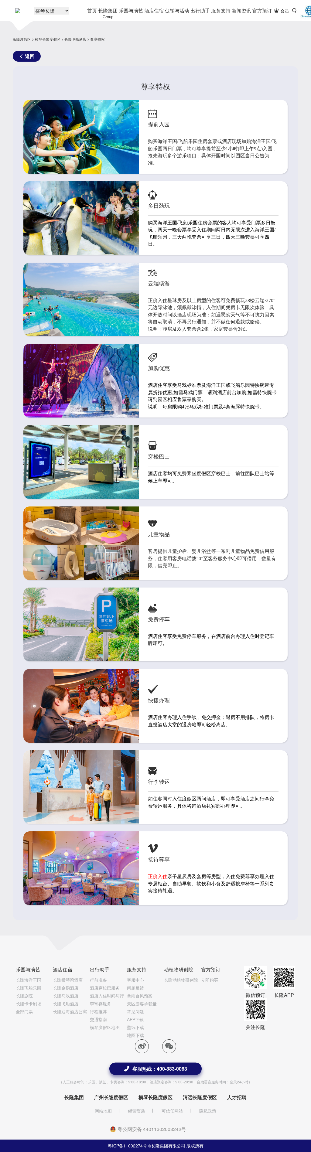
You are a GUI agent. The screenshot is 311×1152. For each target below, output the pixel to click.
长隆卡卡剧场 (28, 1003)
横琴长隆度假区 (47, 39)
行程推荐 (98, 1011)
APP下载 (135, 1019)
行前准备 (98, 980)
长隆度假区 (22, 39)
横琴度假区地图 (105, 1027)
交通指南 (98, 1019)
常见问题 (135, 1011)
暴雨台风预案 (139, 996)
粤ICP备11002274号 (127, 1146)
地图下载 (135, 1035)
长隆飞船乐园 (28, 988)
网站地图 (103, 1111)
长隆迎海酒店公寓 (70, 1011)
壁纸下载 (135, 1027)
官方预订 (262, 10)
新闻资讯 (241, 10)
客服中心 (135, 980)
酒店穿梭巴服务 (105, 988)
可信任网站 (172, 1111)
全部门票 (24, 1011)
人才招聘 (237, 1097)
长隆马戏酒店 (65, 996)
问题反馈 (135, 988)
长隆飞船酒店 (75, 39)
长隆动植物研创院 (181, 980)
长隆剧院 (24, 996)
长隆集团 (108, 13)
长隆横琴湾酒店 (68, 980)
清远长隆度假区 (200, 1097)
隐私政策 (207, 1111)
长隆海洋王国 (28, 980)
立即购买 (209, 980)
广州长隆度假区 (111, 1097)
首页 (92, 10)
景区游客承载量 (142, 1003)
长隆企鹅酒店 (65, 988)
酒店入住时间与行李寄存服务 (107, 1000)
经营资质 (136, 1111)
